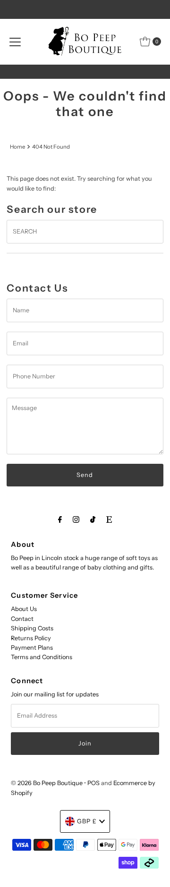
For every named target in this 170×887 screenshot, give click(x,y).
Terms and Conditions (41, 657)
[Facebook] (60, 519)
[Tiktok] (92, 519)
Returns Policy (31, 638)
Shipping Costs (32, 628)
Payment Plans (32, 647)
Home (17, 146)
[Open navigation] (15, 41)
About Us (24, 608)
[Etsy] (109, 519)
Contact (22, 618)
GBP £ (87, 821)
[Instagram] (76, 519)
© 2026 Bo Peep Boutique (47, 783)
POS (93, 783)
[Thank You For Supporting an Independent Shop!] (85, 71)
